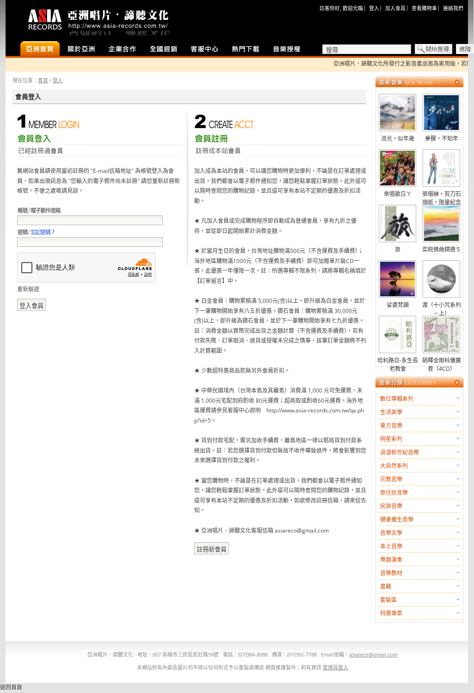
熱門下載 (245, 49)
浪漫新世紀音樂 (399, 452)
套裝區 (388, 600)
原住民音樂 (394, 493)
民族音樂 (391, 506)
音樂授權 (287, 49)
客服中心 (204, 49)
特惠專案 (391, 613)
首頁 (43, 80)
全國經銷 (163, 49)
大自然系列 (394, 466)
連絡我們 (453, 8)
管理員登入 (335, 667)
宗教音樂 (391, 479)
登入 (374, 8)
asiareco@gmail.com (373, 654)
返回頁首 (11, 687)
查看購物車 (424, 8)
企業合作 (122, 49)
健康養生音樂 (396, 519)
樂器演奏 (391, 560)
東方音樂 (391, 425)
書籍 (385, 586)
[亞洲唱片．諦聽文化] (98, 20)
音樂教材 (391, 573)
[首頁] (40, 49)
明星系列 (391, 439)
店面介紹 (81, 49)
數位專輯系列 (396, 399)
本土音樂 (391, 546)
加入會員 (395, 8)
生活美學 (391, 412)
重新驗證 (28, 289)
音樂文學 (391, 533)
